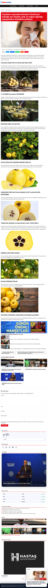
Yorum (3, 395)
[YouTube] (12, 447)
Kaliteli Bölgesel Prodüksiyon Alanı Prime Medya (11, 509)
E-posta (3, 411)
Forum (36, 5)
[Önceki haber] (42, 455)
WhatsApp (17, 51)
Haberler (2, 9)
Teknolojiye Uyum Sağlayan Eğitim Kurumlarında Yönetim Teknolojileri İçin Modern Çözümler (19, 513)
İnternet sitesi (4, 415)
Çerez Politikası (30, 5)
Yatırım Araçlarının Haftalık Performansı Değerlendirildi (12, 512)
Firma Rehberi (21, 5)
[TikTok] (16, 447)
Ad (2, 406)
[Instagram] (9, 447)
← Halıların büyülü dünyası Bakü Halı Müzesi (8, 353)
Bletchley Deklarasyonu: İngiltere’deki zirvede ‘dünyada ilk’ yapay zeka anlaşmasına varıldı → (31, 353)
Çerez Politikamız (21, 586)
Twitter (7, 51)
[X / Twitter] (6, 447)
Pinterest (26, 51)
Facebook (12, 51)
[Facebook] (3, 447)
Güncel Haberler (13, 5)
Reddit (22, 51)
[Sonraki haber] (44, 455)
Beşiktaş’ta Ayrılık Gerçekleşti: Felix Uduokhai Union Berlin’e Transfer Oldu (16, 508)
